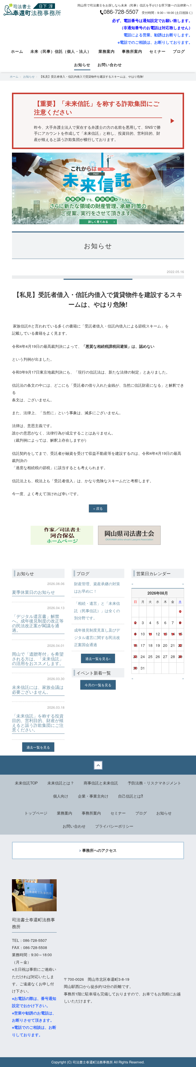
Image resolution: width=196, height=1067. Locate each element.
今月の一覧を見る (98, 684)
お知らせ (82, 64)
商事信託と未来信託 (101, 783)
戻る (98, 508)
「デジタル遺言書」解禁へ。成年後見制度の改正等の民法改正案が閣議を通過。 (38, 623)
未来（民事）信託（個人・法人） (60, 51)
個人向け (60, 796)
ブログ (179, 51)
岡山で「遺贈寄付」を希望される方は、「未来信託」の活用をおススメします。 (38, 658)
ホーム (17, 51)
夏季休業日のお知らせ (33, 592)
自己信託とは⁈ (130, 796)
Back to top (98, 765)
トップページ (35, 813)
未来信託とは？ (60, 783)
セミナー (157, 51)
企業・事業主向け (93, 796)
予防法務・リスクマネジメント (154, 783)
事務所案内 (132, 51)
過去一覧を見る (38, 747)
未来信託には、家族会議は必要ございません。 (38, 689)
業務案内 (106, 51)
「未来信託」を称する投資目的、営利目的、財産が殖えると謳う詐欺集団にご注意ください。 (38, 723)
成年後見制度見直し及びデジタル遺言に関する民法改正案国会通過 (97, 637)
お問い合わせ (110, 64)
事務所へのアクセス (99, 850)
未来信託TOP (26, 783)
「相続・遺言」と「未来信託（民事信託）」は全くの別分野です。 (97, 611)
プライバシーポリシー (114, 826)
